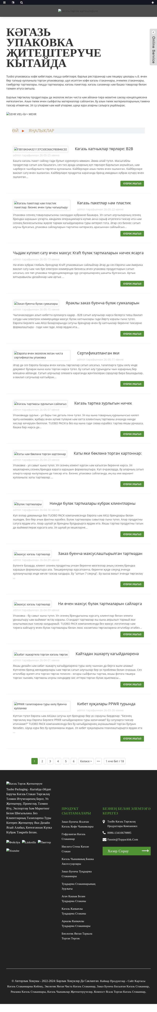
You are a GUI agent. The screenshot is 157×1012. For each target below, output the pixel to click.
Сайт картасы (136, 981)
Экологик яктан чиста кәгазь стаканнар (69, 986)
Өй (15, 130)
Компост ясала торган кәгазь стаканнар (119, 991)
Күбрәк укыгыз (132, 183)
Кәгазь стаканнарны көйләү (25, 986)
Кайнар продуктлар (112, 981)
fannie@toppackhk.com (122, 839)
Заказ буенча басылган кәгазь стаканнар (123, 986)
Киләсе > (86, 761)
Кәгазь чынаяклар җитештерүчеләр (69, 991)
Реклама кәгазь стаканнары (28, 991)
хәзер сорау (118, 851)
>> (98, 761)
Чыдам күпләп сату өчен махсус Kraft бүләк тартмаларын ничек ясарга (78, 252)
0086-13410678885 (119, 832)
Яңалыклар (41, 130)
